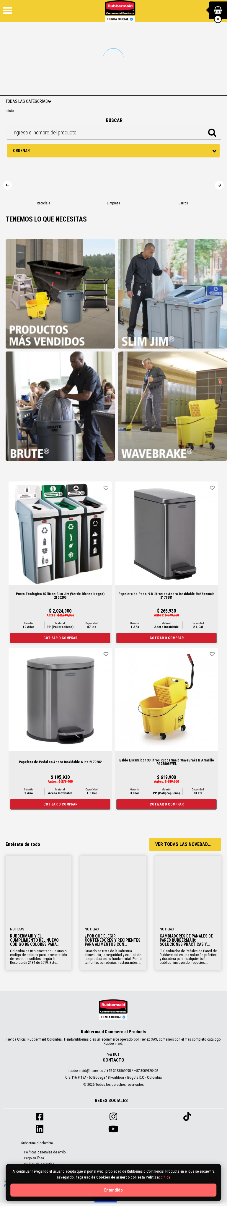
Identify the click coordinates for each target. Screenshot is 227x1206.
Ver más (38, 888)
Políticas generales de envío (45, 1152)
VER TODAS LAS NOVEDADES (184, 844)
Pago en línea (34, 1158)
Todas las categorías (27, 101)
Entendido (113, 1190)
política (164, 1177)
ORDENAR (21, 150)
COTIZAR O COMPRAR (60, 638)
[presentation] (7, 185)
